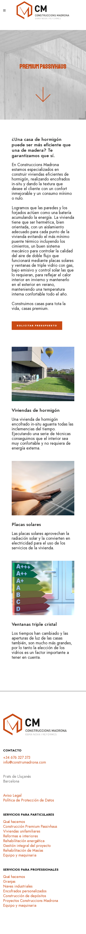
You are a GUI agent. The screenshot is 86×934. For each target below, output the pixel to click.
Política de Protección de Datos (28, 800)
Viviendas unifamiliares (21, 831)
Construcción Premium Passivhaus (30, 826)
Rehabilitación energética (23, 841)
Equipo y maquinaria (19, 855)
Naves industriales (18, 886)
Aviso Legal (12, 795)
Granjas (9, 881)
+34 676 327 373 (16, 757)
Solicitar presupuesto (37, 325)
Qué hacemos (14, 821)
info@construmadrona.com (24, 762)
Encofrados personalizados (25, 891)
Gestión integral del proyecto (27, 845)
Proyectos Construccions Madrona (30, 900)
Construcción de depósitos (24, 896)
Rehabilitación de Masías (23, 850)
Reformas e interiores (20, 836)
